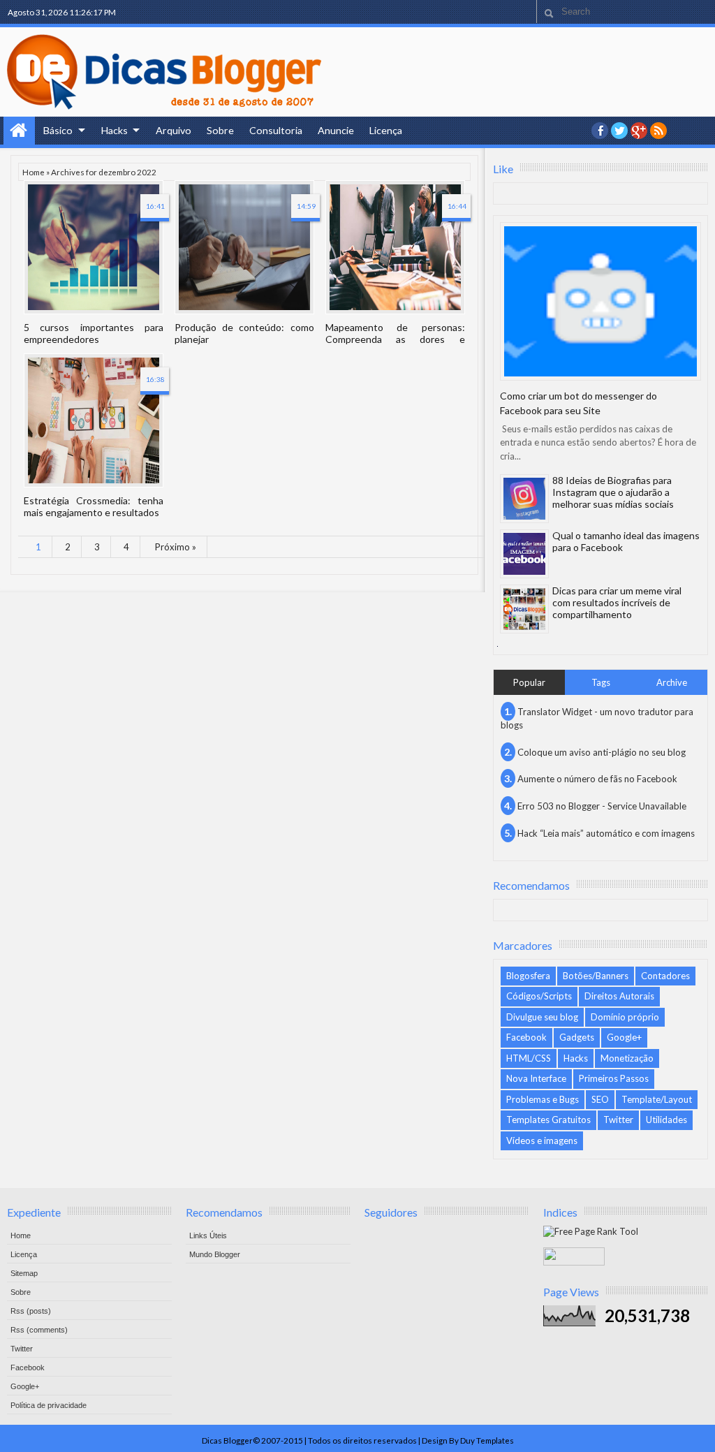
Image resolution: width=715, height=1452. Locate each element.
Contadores (665, 975)
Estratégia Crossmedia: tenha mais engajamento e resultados (93, 506)
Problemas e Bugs (542, 1099)
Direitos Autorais (619, 996)
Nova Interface (536, 1078)
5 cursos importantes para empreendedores (93, 333)
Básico (58, 130)
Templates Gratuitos (548, 1119)
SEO (600, 1099)
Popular (529, 682)
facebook (599, 130)
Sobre (220, 130)
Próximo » (175, 546)
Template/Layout (656, 1099)
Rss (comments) (39, 1330)
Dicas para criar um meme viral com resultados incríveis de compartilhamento (616, 602)
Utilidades (666, 1119)
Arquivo (173, 130)
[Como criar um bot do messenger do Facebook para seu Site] (600, 301)
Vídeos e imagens (541, 1140)
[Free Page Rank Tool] (590, 1231)
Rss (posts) (30, 1311)
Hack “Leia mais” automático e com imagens (606, 833)
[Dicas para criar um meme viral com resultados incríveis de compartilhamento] (524, 609)
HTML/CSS (528, 1058)
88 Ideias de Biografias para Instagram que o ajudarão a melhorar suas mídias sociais (613, 492)
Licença (385, 130)
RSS (658, 130)
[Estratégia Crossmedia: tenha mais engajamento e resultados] (93, 420)
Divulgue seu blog (542, 1016)
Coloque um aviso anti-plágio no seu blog (601, 752)
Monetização (627, 1058)
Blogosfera (528, 975)
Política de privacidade (48, 1405)
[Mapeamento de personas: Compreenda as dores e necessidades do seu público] (395, 247)
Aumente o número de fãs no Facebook (597, 778)
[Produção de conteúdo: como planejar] (244, 247)
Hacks (114, 130)
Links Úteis (208, 1235)
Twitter (618, 1119)
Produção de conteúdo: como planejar (244, 333)
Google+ (639, 130)
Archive (671, 682)
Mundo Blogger (214, 1254)
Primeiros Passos (614, 1078)
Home (19, 131)
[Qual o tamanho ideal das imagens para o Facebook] (524, 553)
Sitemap (24, 1273)
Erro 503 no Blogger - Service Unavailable (601, 806)
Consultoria (275, 130)
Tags (600, 682)
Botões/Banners (595, 975)
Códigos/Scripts (539, 996)
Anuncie (336, 130)
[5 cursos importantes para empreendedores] (93, 247)
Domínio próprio (625, 1016)
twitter (619, 130)
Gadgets (576, 1037)
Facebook (526, 1037)
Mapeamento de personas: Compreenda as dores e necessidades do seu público (395, 333)
